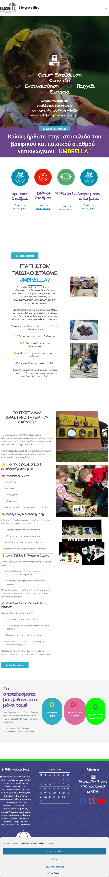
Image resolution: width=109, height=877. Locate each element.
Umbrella (29, 7)
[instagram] (93, 801)
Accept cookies (55, 851)
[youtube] (102, 801)
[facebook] (84, 801)
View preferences (54, 867)
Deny (54, 859)
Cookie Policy (53, 873)
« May (53, 808)
